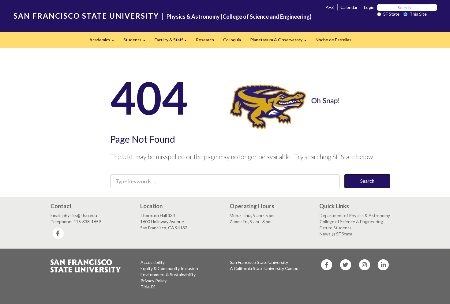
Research (205, 39)
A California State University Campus (265, 268)
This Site (418, 14)
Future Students (335, 227)
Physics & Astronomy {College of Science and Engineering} (239, 16)
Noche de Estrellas (333, 39)
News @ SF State (336, 233)
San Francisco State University (259, 262)
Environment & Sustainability (168, 274)
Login (369, 7)
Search (367, 181)
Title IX (148, 286)
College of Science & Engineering (351, 221)
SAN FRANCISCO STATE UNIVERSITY (86, 15)
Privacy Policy (154, 280)
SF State (391, 14)
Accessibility (153, 262)
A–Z (330, 7)
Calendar (349, 7)
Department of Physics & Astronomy (355, 215)
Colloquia (232, 39)
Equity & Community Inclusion (169, 268)
